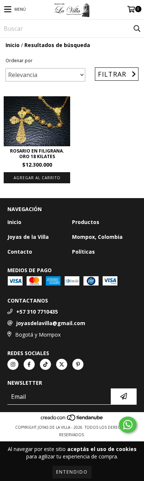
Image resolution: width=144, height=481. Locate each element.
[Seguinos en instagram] (12, 364)
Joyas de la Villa (28, 236)
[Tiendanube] (72, 419)
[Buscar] (136, 28)
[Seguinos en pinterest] (77, 364)
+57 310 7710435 (37, 311)
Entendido (72, 472)
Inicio (13, 45)
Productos (85, 222)
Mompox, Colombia (97, 236)
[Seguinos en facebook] (29, 364)
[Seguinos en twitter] (61, 364)
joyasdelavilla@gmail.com (50, 323)
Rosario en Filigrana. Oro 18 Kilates (37, 153)
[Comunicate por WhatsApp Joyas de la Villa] (128, 425)
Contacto (19, 251)
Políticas (83, 251)
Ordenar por (19, 60)
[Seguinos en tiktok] (45, 364)
